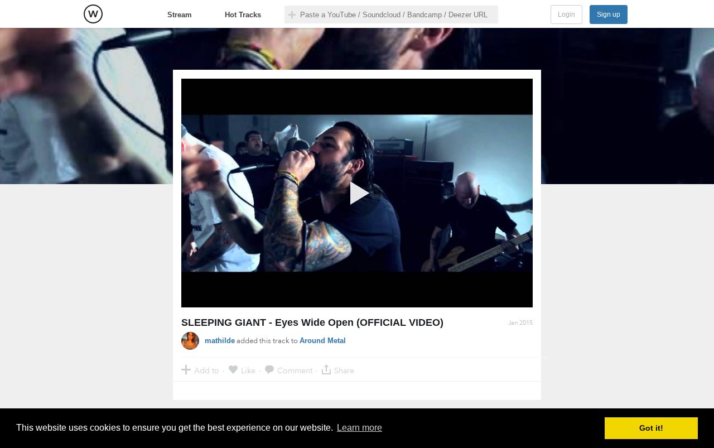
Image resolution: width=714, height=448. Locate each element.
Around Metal (323, 340)
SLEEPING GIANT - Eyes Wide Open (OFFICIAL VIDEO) (312, 322)
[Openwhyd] (93, 13)
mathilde (220, 340)
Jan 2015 (520, 323)
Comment (294, 370)
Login (566, 14)
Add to (206, 370)
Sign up (608, 14)
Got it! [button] (651, 427)
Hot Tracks (243, 15)
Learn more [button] (359, 427)
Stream (179, 15)
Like (248, 370)
